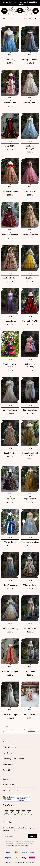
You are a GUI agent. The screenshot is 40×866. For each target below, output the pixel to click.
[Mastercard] (16, 852)
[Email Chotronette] (6, 812)
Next (31, 729)
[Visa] (8, 852)
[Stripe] (32, 852)
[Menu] (4, 11)
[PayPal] (8, 857)
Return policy (8, 764)
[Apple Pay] (24, 857)
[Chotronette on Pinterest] (29, 812)
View (10, 54)
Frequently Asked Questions (14, 758)
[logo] (20, 10)
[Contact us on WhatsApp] (12, 812)
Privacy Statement (10, 784)
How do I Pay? (8, 753)
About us (6, 741)
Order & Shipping (9, 747)
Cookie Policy (8, 779)
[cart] (35, 11)
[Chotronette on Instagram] (23, 812)
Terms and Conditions (11, 790)
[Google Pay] (16, 857)
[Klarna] (32, 857)
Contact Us (7, 770)
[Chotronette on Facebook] (17, 812)
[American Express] (24, 852)
